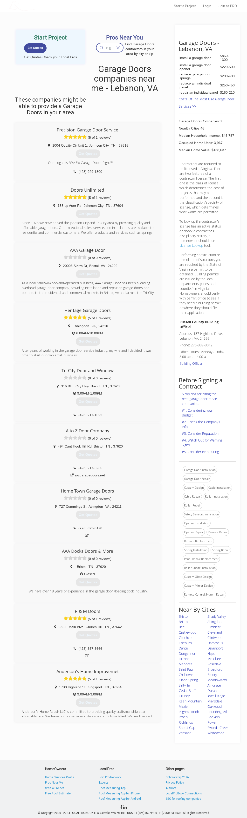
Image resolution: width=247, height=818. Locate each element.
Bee (182, 627)
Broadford (214, 669)
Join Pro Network (110, 777)
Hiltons (184, 658)
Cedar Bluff (187, 690)
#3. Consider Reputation (200, 433)
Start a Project (185, 6)
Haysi (211, 653)
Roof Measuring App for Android (120, 798)
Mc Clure (214, 658)
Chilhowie (186, 674)
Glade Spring (188, 680)
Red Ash (213, 717)
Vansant (185, 733)
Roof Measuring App (112, 788)
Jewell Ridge (216, 696)
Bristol (183, 616)
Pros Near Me (54, 782)
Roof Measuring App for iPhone (119, 793)
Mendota (185, 664)
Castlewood (187, 632)
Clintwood (214, 637)
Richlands (186, 722)
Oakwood (214, 706)
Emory (212, 674)
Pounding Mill (217, 711)
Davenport (215, 648)
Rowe (211, 722)
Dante (183, 648)
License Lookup (191, 245)
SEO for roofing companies (183, 798)
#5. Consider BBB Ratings (201, 451)
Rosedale (214, 664)
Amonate (214, 685)
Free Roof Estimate (58, 793)
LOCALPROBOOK (37, 5)
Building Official (191, 363)
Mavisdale (214, 701)
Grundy (184, 696)
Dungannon (187, 653)
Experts (104, 782)
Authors (171, 788)
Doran (212, 690)
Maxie (183, 706)
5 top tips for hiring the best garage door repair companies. (199, 399)
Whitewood (215, 733)
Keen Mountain (190, 701)
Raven (183, 717)
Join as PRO (228, 6)
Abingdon (214, 621)
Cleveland (214, 632)
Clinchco (185, 637)
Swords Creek (217, 727)
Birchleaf (213, 627)
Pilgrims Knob (189, 711)
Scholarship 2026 (177, 777)
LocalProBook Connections (184, 793)
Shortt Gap (187, 727)
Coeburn (185, 643)
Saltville (184, 685)
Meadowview (217, 680)
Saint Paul (186, 669)
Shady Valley (216, 616)
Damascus (215, 643)
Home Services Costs (59, 777)
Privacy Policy (175, 782)
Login (207, 6)
